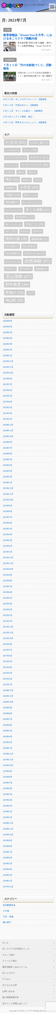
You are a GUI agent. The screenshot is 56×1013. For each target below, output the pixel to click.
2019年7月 (7, 783)
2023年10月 (8, 500)
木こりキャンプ (32, 202)
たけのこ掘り (39, 143)
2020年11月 (8, 696)
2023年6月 (7, 523)
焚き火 (25, 231)
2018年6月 (7, 858)
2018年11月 (8, 829)
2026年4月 (7, 338)
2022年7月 (7, 586)
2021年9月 (7, 644)
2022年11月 (8, 563)
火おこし (34, 224)
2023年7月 (7, 517)
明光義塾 (12, 202)
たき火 (16, 142)
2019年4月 (7, 800)
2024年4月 (7, 465)
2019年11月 (8, 760)
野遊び (14, 292)
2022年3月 (7, 609)
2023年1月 (7, 552)
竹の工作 (29, 246)
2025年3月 (7, 407)
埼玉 (12, 179)
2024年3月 (7, 471)
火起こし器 (11, 231)
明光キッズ (30, 195)
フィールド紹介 (9, 961)
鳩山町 (14, 300)
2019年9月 (7, 771)
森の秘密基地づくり (24, 217)
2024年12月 (8, 425)
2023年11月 (8, 494)
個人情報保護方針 (10, 997)
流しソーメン (13, 224)
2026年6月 (7, 327)
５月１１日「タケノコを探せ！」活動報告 (23, 111)
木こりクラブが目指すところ (15, 949)
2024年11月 (8, 430)
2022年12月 (8, 557)
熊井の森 (16, 239)
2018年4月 (7, 869)
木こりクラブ (13, 210)
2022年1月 (7, 621)
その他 (6, 911)
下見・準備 (8, 917)
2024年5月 (7, 459)
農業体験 (41, 269)
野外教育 (17, 284)
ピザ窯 (9, 172)
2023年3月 (7, 540)
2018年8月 (7, 846)
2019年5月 (7, 794)
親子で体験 (25, 269)
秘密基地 (39, 239)
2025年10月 (8, 373)
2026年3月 (7, 344)
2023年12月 (8, 488)
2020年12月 (8, 690)
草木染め (10, 269)
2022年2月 (7, 615)
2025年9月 (7, 379)
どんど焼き (12, 150)
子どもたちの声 (9, 985)
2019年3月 (7, 806)
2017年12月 (8, 887)
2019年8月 (7, 777)
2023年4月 (7, 534)
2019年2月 (7, 811)
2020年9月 (7, 708)
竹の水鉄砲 (13, 253)
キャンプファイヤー (16, 158)
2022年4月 (7, 604)
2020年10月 (8, 702)
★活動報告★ (9, 905)
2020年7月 (7, 719)
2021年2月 (7, 679)
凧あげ (32, 172)
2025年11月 (8, 367)
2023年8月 (7, 511)
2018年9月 (7, 840)
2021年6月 (7, 656)
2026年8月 (7, 321)
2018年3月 (7, 875)
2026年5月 (7, 332)
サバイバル (11, 165)
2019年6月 (7, 788)
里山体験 (18, 276)
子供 (38, 180)
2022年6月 (7, 592)
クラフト (39, 157)
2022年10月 (8, 569)
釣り (31, 293)
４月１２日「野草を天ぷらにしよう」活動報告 (25, 122)
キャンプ (30, 150)
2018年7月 (7, 852)
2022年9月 (7, 575)
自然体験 (37, 261)
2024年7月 (7, 448)
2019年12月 (8, 754)
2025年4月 (7, 402)
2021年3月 (7, 673)
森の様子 (7, 922)
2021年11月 (8, 633)
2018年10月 (8, 835)
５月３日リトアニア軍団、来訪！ (18, 117)
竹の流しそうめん (34, 253)
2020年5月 (7, 731)
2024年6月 (7, 454)
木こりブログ (8, 973)
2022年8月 (7, 581)
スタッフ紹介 (8, 955)
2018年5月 (7, 863)
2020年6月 (7, 725)
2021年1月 (7, 684)
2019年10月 (8, 765)
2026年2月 (7, 350)
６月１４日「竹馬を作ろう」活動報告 (20, 105)
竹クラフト (13, 261)
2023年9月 (7, 506)
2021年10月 (8, 638)
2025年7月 (7, 384)
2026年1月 (7, 355)
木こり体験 (38, 210)
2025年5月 (7, 396)
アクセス (6, 979)
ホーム (5, 943)
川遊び (13, 195)
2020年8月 (7, 713)
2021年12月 (8, 627)
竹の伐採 (12, 246)
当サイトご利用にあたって (14, 1003)
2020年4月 (7, 736)
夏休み (26, 180)
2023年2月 (7, 546)
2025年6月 (7, 390)
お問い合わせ (8, 991)
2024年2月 (7, 477)
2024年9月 (7, 442)
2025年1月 (7, 419)
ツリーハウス (35, 165)
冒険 (21, 172)
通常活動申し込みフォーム (14, 967)
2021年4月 (7, 667)
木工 (9, 217)
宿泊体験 (10, 188)
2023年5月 (7, 529)
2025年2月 (7, 413)
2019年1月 (7, 817)
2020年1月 (7, 748)
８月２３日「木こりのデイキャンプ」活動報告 (25, 99)
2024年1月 (7, 482)
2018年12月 (8, 823)
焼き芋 (37, 231)
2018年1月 (7, 881)
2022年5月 (7, 598)
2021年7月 (7, 650)
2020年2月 (7, 742)
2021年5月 (7, 661)
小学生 (29, 187)
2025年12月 (8, 361)
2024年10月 (8, 436)
